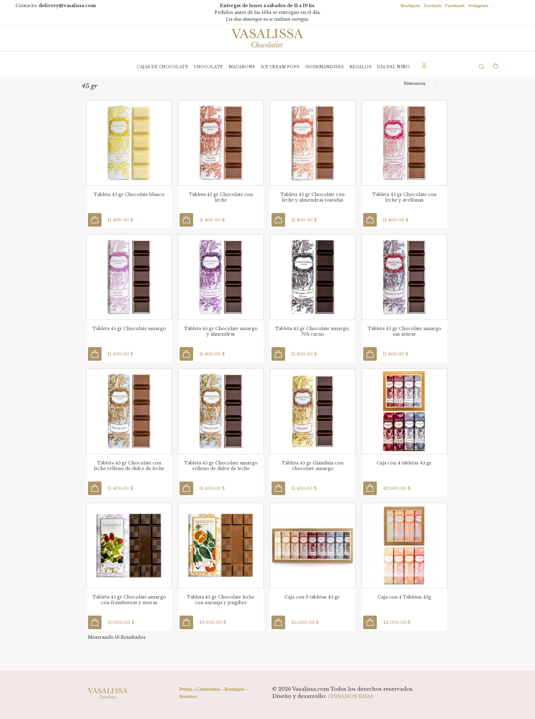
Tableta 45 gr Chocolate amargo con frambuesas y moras (129, 599)
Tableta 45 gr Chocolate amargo (129, 328)
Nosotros (188, 696)
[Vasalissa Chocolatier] (267, 37)
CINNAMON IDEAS (350, 696)
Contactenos (208, 689)
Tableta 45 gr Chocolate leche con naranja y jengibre (220, 599)
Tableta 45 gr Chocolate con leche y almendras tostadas (313, 197)
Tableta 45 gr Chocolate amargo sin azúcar (404, 331)
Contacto (432, 5)
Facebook (455, 5)
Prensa (185, 689)
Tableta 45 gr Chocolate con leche (221, 197)
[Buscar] (471, 66)
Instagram (478, 5)
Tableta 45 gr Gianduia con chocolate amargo (312, 465)
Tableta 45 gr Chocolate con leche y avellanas (404, 197)
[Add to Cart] (95, 220)
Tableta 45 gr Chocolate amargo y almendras (221, 331)
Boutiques (410, 5)
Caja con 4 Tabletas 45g (404, 597)
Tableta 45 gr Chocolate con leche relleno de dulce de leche (129, 465)
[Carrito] (495, 65)
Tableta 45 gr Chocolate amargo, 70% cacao (312, 331)
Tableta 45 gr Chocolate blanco (129, 194)
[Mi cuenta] (424, 66)
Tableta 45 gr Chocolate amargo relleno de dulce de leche (221, 465)
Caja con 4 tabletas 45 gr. (404, 463)
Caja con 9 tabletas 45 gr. (313, 597)
